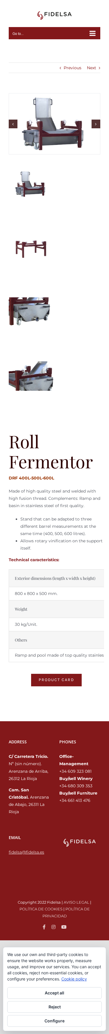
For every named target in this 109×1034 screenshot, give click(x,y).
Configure (54, 1020)
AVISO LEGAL (76, 902)
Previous (72, 67)
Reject (55, 1006)
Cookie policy (74, 978)
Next (91, 67)
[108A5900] (54, 123)
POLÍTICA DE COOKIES (40, 909)
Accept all (54, 992)
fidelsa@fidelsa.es (26, 852)
